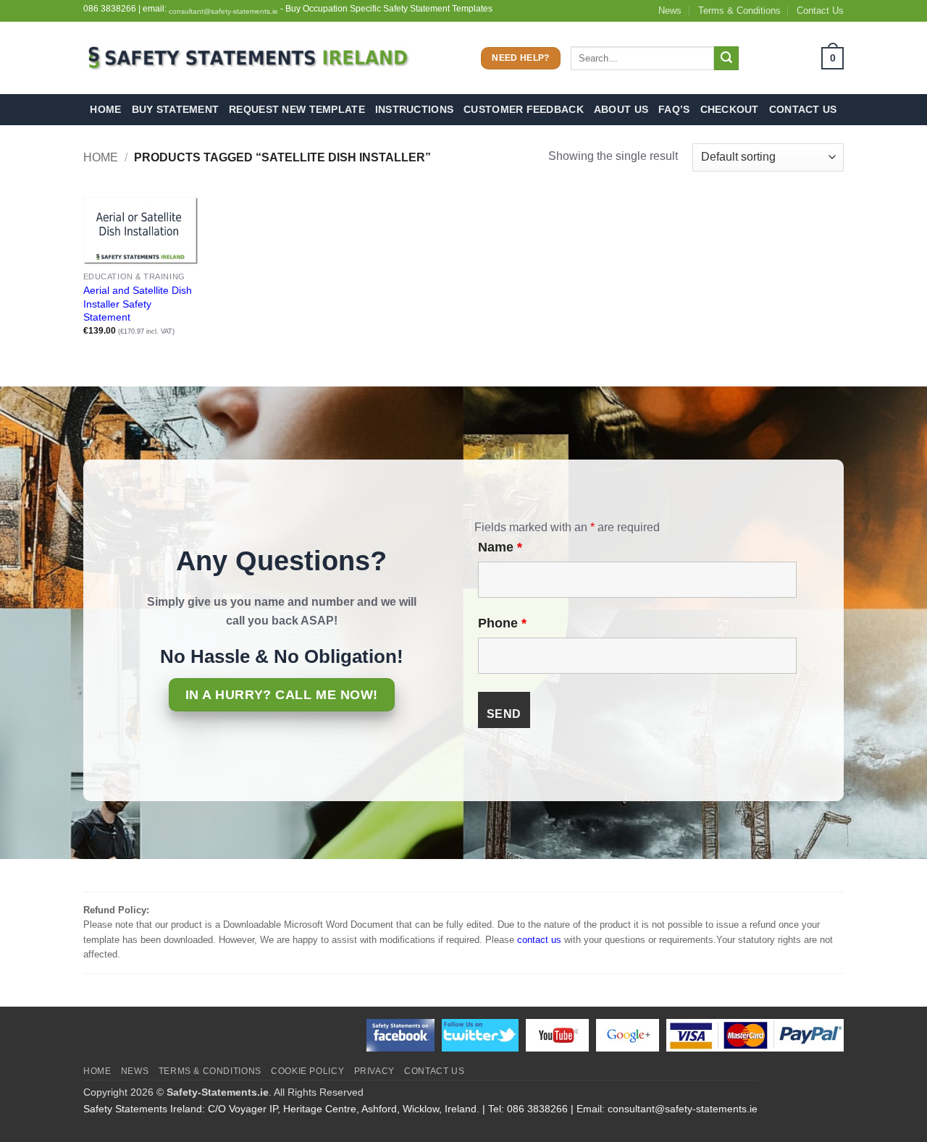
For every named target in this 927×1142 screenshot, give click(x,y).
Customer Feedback (524, 109)
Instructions (414, 109)
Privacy (374, 1071)
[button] (796, 58)
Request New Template (297, 109)
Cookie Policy (307, 1071)
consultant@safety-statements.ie (223, 11)
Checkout (729, 109)
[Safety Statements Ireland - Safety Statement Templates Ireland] (246, 58)
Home (105, 109)
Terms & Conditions (739, 10)
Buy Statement (175, 109)
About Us (621, 109)
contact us (539, 939)
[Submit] (726, 58)
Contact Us (820, 10)
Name (500, 547)
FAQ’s (673, 109)
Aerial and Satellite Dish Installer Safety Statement (137, 303)
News (669, 10)
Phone (502, 623)
